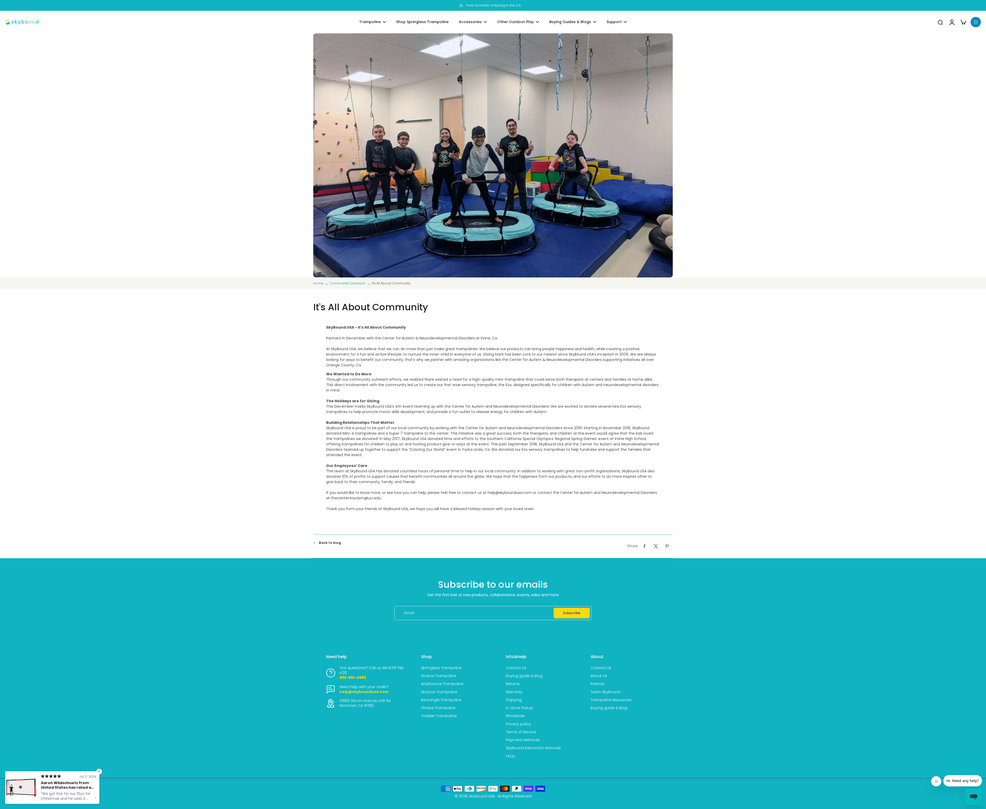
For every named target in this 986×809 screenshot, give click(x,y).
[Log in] (951, 22)
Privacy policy (518, 724)
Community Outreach (348, 283)
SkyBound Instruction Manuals (533, 748)
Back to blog (330, 543)
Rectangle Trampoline (441, 700)
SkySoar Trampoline (439, 692)
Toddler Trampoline (439, 716)
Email (409, 613)
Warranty (514, 692)
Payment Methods (522, 740)
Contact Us (516, 668)
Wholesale (515, 716)
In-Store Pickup (519, 708)
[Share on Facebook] (644, 546)
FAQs (510, 756)
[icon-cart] (963, 22)
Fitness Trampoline (438, 708)
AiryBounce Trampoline (442, 683)
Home (318, 283)
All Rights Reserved (515, 796)
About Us (599, 675)
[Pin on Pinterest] (667, 546)
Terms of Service (521, 732)
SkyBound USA (482, 796)
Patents (597, 683)
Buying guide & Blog (524, 675)
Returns (512, 683)
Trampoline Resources (611, 700)
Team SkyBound (605, 692)
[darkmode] (976, 22)
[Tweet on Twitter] (655, 546)
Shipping (514, 700)
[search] (940, 22)
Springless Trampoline (441, 668)
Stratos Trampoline (438, 675)
